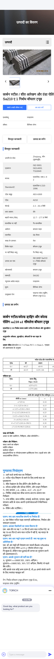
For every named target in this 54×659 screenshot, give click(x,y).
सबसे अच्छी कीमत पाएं (14, 107)
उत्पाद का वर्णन (39, 139)
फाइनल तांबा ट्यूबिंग (11, 583)
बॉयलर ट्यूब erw (29, 580)
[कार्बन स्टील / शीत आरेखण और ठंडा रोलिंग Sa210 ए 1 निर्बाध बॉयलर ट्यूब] (27, 62)
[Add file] (4, 654)
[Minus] (50, 590)
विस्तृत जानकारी (14, 139)
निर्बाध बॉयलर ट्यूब (14, 580)
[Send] (50, 654)
